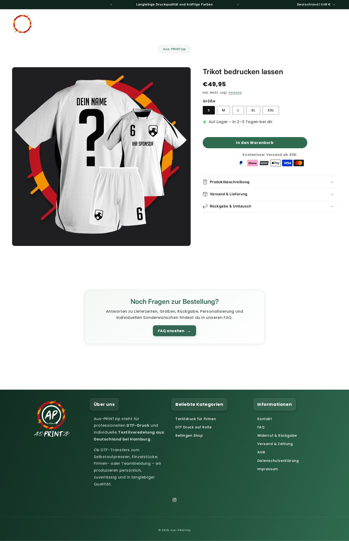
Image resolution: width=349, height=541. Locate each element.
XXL (271, 110)
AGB (261, 452)
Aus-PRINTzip (174, 49)
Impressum (267, 469)
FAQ (261, 427)
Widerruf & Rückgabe (277, 435)
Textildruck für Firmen (195, 419)
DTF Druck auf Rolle (193, 427)
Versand (235, 93)
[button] (232, 24)
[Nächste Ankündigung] (238, 4)
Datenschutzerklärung (278, 460)
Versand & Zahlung (275, 443)
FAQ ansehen (174, 331)
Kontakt (264, 419)
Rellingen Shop (189, 435)
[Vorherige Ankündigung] (111, 4)
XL (253, 110)
